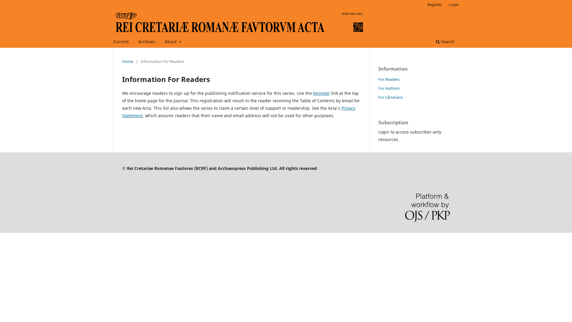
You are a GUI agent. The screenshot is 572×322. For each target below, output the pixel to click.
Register (434, 4)
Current (121, 41)
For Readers (389, 79)
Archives (146, 41)
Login (454, 4)
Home (127, 61)
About (171, 41)
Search (447, 41)
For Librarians (390, 97)
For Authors (389, 88)
